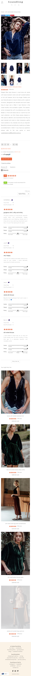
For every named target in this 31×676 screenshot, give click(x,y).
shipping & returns (13, 656)
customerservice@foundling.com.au (11, 133)
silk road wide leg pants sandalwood (15, 523)
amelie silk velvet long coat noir (15, 631)
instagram (12, 664)
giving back (20, 649)
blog (10, 651)
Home (2, 12)
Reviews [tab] (4, 167)
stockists (21, 657)
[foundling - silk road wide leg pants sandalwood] (15, 499)
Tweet (8, 15)
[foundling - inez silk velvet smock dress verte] (15, 445)
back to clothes (6, 163)
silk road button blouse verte (15, 577)
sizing (21, 656)
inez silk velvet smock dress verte (15, 469)
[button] (7, 90)
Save (13, 15)
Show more (14, 361)
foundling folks (11, 649)
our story (11, 648)
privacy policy (22, 659)
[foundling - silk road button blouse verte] (15, 553)
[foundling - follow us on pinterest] (18, 671)
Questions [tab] (12, 167)
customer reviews (17, 651)
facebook (19, 664)
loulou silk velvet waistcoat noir (15, 416)
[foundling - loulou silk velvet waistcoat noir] (15, 392)
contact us (15, 667)
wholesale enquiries (10, 659)
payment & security (12, 657)
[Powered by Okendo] (4, 170)
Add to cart (6, 159)
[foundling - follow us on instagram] (15, 671)
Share (3, 15)
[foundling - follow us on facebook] (13, 671)
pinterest (12, 666)
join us (19, 666)
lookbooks (19, 648)
